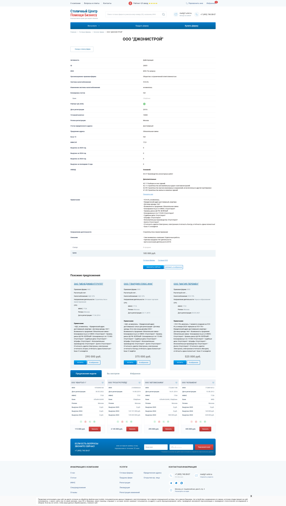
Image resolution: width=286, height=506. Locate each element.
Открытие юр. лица (152, 478)
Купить (80, 362)
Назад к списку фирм (82, 49)
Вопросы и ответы (91, 3)
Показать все (148, 194)
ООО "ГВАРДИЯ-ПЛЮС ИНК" (138, 283)
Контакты (107, 3)
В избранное (93, 362)
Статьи (73, 478)
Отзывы (73, 492)
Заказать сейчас (153, 267)
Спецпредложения (78, 487)
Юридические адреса (152, 473)
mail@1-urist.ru (206, 474)
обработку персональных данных (202, 452)
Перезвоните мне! (204, 447)
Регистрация (125, 483)
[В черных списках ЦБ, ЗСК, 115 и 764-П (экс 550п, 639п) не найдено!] (144, 104)
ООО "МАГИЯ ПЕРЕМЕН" (186, 283)
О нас (72, 473)
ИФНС (72, 483)
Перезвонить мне (195, 3)
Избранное (211, 3)
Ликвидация (125, 487)
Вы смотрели (113, 373)
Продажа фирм (126, 478)
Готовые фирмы (149, 260)
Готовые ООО (163, 260)
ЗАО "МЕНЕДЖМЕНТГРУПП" (88, 283)
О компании (75, 3)
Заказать (95, 429)
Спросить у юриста (206, 477)
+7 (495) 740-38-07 (208, 14)
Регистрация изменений (130, 492)
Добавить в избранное (173, 267)
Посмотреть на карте (182, 491)
